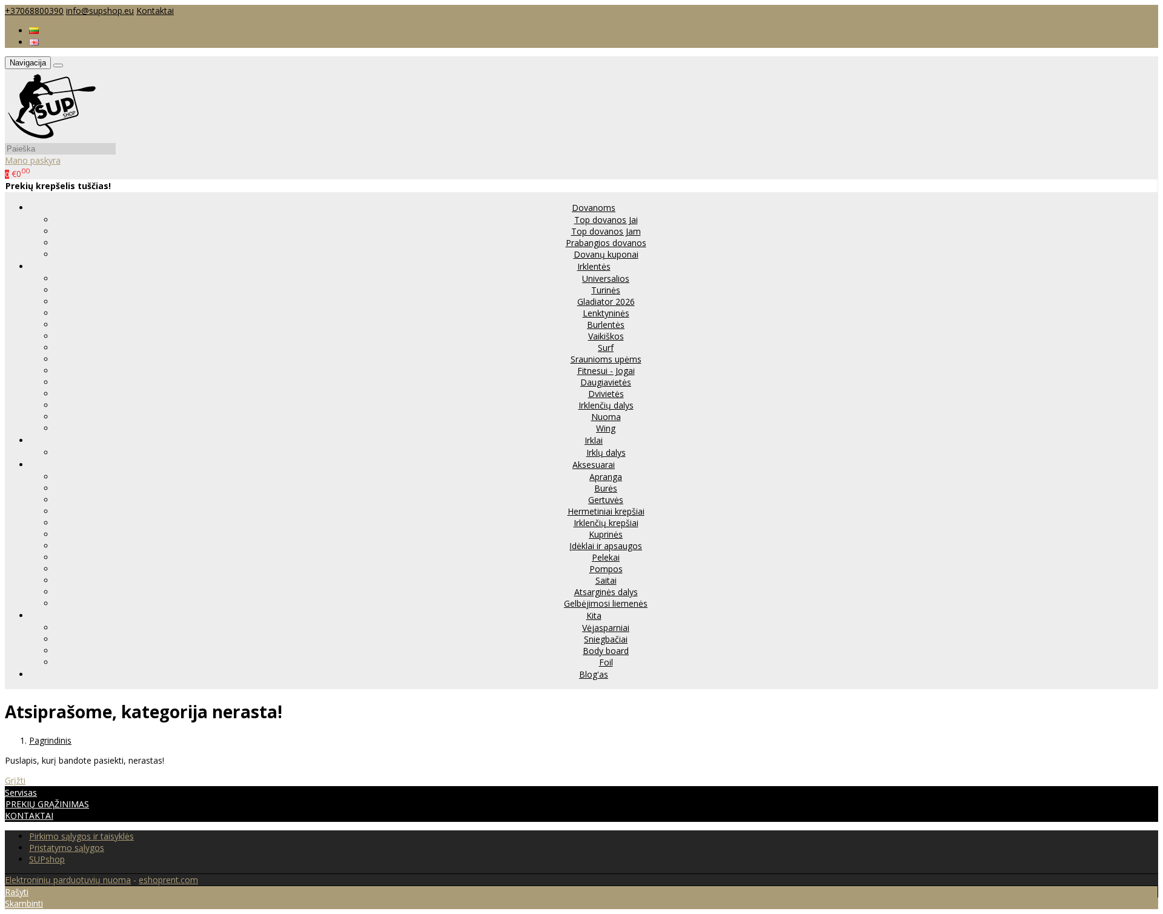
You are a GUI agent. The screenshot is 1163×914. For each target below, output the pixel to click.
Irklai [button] (594, 440)
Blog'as (593, 674)
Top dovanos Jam (606, 231)
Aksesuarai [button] (593, 464)
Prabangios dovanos (606, 243)
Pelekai (606, 557)
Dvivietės (606, 393)
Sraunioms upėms (606, 359)
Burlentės (606, 324)
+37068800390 (34, 10)
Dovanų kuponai (606, 254)
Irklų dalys (606, 452)
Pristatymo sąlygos (66, 847)
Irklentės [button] (594, 266)
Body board (606, 650)
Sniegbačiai (606, 639)
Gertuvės (605, 499)
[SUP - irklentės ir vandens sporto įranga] (50, 136)
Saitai (606, 580)
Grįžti (15, 780)
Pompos (606, 569)
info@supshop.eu (100, 10)
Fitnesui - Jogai (606, 370)
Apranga (605, 476)
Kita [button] (593, 615)
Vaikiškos (606, 336)
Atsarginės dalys (606, 592)
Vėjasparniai (605, 627)
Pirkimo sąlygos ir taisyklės (81, 836)
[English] (34, 42)
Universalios (605, 278)
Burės (605, 488)
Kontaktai (155, 10)
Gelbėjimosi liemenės (606, 603)
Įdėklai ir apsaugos (605, 546)
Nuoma (606, 416)
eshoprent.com (168, 880)
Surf (606, 347)
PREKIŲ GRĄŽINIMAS (47, 804)
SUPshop (47, 859)
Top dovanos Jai (606, 219)
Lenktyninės (606, 313)
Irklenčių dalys (606, 405)
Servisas (21, 792)
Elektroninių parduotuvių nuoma (68, 880)
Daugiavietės (605, 382)
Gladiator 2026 (606, 301)
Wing (605, 428)
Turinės (605, 290)
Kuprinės (606, 534)
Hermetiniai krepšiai (606, 511)
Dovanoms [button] (593, 207)
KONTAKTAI (29, 815)
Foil (606, 662)
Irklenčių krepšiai (606, 523)
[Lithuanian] (34, 30)
